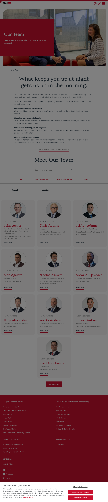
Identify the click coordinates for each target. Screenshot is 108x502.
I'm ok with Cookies (80, 497)
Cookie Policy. (28, 497)
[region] (54, 492)
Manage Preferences (80, 487)
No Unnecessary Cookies (80, 492)
